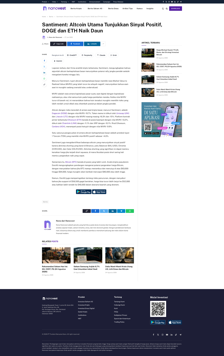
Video (54, 2)
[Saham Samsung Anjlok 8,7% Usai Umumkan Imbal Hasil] (88, 255)
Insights (150, 8)
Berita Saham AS (95, 8)
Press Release (118, 2)
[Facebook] (44, 60)
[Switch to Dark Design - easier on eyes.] (163, 8)
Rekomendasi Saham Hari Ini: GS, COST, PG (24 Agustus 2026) (55, 269)
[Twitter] (44, 66)
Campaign (106, 2)
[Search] (166, 8)
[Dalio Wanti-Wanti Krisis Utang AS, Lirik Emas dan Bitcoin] (119, 255)
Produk (44, 2)
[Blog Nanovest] (54, 8)
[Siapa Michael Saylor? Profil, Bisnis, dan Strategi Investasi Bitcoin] (148, 53)
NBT (73, 2)
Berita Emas (113, 8)
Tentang (64, 2)
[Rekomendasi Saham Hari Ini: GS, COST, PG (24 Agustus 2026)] (56, 255)
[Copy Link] (44, 84)
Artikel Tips (127, 8)
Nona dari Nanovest (55, 37)
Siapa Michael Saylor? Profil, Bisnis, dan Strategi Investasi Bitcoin (167, 52)
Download (175, 8)
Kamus (140, 8)
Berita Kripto (76, 8)
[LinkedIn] (44, 72)
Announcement (94, 2)
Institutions (82, 2)
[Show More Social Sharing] (103, 44)
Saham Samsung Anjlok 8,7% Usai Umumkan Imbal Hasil (87, 267)
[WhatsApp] (44, 78)
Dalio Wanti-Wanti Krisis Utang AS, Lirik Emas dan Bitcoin (119, 267)
